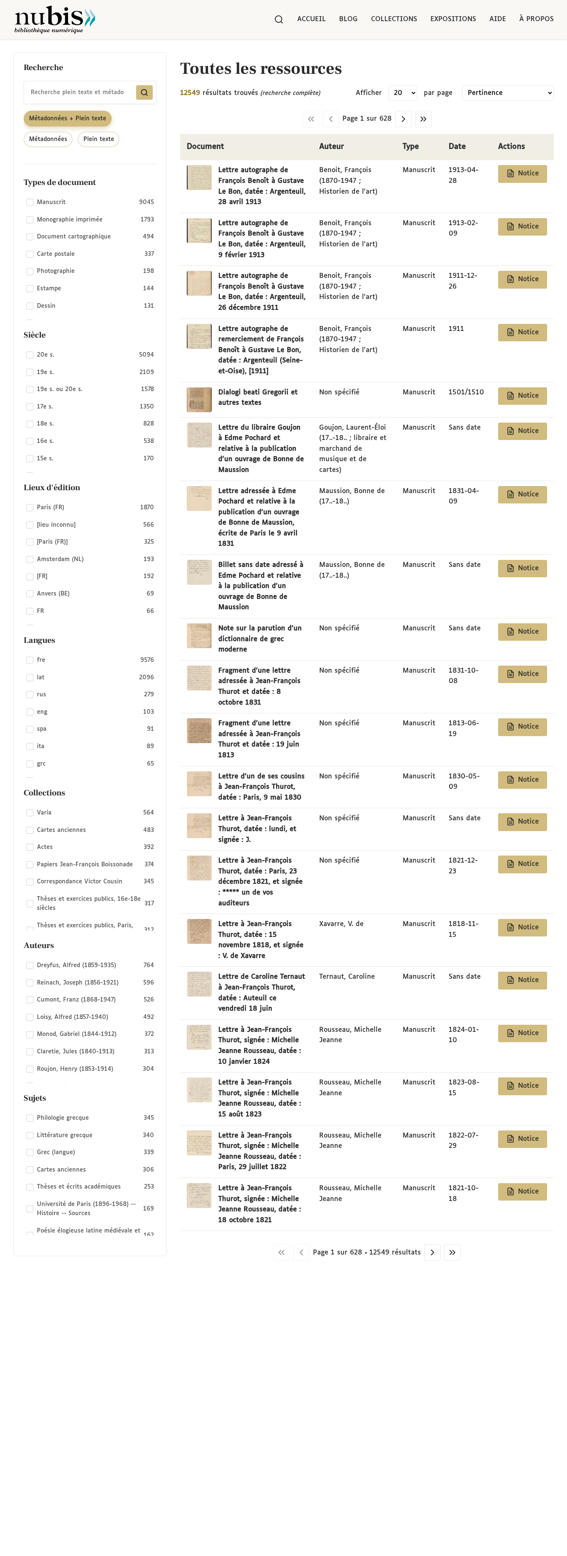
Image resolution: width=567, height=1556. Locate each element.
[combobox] (90, 92)
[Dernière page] (423, 119)
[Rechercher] (279, 19)
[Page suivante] (403, 119)
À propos (536, 19)
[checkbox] (90, 203)
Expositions (453, 19)
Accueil (311, 19)
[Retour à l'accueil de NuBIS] (54, 19)
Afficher (369, 93)
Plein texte (98, 139)
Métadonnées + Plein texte (67, 119)
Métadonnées (48, 139)
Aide (497, 19)
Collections (394, 19)
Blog (348, 19)
